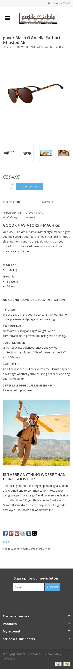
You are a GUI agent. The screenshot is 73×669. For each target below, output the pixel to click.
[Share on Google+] (11, 533)
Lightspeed (9, 658)
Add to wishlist (11, 549)
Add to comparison (32, 549)
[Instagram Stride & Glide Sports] (40, 599)
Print (47, 549)
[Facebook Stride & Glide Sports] (33, 599)
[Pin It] (17, 533)
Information (11, 201)
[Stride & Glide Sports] (44, 18)
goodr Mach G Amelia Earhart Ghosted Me (38, 47)
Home (6, 47)
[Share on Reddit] (22, 533)
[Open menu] (7, 18)
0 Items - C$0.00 (61, 3)
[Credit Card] (57, 663)
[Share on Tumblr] (28, 533)
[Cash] (66, 663)
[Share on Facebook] (5, 533)
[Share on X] (34, 533)
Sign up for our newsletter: (36, 578)
